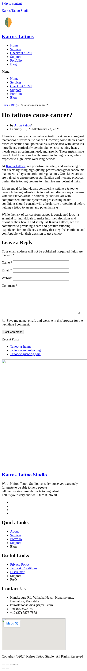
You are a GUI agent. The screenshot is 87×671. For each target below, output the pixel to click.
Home (14, 45)
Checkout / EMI (21, 53)
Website (7, 278)
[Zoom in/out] (16, 664)
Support (15, 56)
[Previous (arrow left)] (3, 668)
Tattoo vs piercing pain (25, 354)
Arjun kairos (22, 125)
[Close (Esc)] (3, 664)
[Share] (7, 664)
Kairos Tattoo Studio (15, 10)
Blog (13, 64)
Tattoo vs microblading (25, 350)
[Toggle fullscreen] (12, 664)
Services (15, 49)
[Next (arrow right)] (7, 668)
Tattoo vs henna (20, 346)
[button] (43, 71)
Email (7, 270)
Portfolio (16, 60)
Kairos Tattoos (18, 36)
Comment (9, 285)
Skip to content (12, 3)
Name (7, 262)
